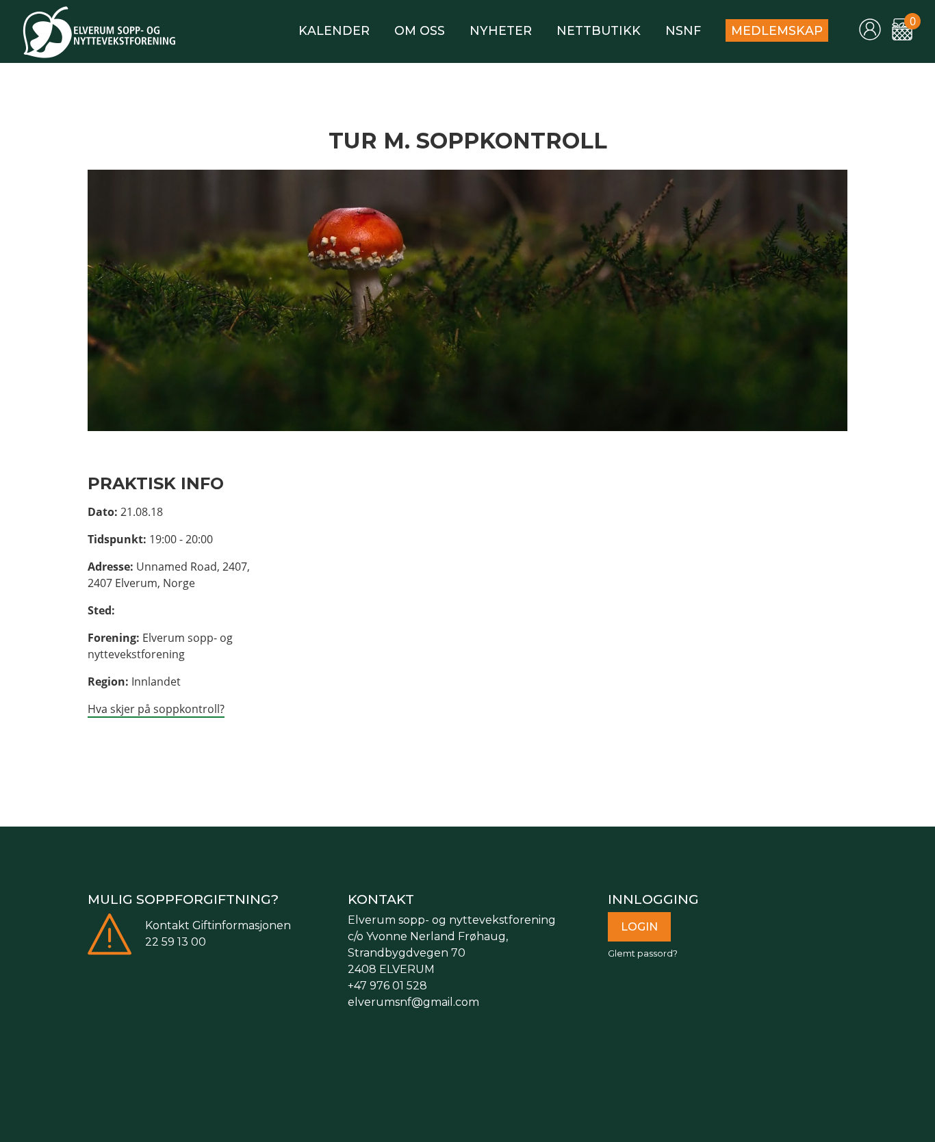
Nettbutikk (598, 30)
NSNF (683, 30)
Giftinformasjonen (241, 925)
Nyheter (501, 30)
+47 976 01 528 (387, 985)
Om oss (419, 30)
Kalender (334, 30)
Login (639, 926)
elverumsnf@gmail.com (413, 1002)
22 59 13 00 (175, 941)
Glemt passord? (643, 953)
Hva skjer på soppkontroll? (156, 708)
